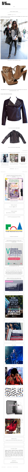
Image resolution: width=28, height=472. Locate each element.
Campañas (15, 453)
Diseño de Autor (14, 451)
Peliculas (21, 454)
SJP (10, 451)
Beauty (16, 450)
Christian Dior (7, 455)
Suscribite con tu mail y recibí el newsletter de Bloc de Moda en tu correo (14, 440)
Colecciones (9, 452)
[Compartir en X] (12, 14)
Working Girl (19, 452)
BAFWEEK (21, 450)
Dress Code (7, 451)
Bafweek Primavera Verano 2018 (8, 456)
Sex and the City (10, 453)
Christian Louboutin (20, 453)
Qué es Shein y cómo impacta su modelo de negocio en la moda (14, 164)
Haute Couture (13, 454)
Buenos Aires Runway (19, 455)
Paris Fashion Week (20, 451)
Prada (14, 455)
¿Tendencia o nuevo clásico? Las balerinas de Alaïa (23, 164)
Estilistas (11, 455)
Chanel (6, 452)
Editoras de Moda (14, 452)
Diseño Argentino (11, 450)
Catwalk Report (17, 454)
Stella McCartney (7, 454)
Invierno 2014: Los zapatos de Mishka (21, 421)
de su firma (19, 60)
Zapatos (6, 450)
